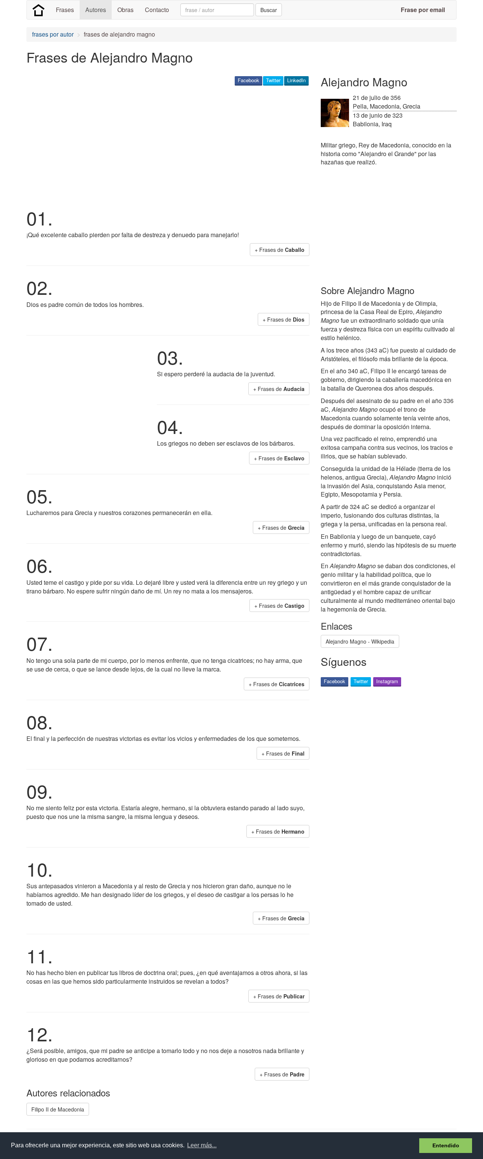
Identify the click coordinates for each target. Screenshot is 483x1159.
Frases (65, 9)
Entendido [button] (445, 1145)
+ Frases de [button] (280, 249)
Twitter (273, 80)
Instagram (387, 681)
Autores (95, 9)
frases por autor (53, 34)
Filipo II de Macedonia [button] (57, 1109)
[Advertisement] (163, 145)
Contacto (157, 9)
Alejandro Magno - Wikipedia (360, 641)
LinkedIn (296, 80)
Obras (125, 9)
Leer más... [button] (202, 1145)
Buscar (268, 10)
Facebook (248, 80)
